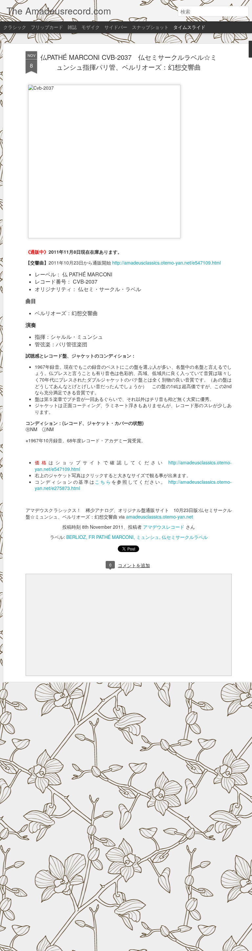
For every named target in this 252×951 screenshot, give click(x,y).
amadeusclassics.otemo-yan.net (159, 516)
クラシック (14, 27)
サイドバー (115, 27)
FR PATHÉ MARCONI (111, 537)
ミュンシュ (147, 537)
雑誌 (72, 27)
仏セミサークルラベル (185, 537)
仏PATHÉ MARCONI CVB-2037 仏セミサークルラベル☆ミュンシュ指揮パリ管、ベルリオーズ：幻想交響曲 (128, 62)
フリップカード (47, 27)
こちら (103, 481)
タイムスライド (189, 27)
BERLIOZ (76, 537)
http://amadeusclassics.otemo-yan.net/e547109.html (166, 262)
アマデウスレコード (163, 526)
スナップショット (150, 27)
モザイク (90, 27)
